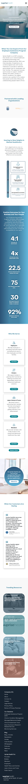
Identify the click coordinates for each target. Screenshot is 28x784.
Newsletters (7, 737)
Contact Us (7, 699)
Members (7, 761)
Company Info (8, 692)
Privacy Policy (8, 705)
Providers (7, 756)
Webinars (7, 748)
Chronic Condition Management (14, 718)
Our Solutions (8, 711)
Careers (6, 701)
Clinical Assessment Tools (12, 722)
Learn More (14, 361)
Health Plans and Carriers (12, 766)
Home (6, 694)
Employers (7, 763)
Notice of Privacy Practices (12, 708)
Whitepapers (8, 744)
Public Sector (8, 770)
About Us (14, 481)
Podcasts (7, 746)
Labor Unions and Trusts (11, 768)
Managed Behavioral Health (12, 720)
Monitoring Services (10, 729)
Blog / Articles (8, 734)
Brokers (6, 759)
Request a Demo (14, 26)
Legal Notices (8, 703)
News (6, 750)
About (6, 696)
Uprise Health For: (9, 754)
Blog (5, 732)
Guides (6, 739)
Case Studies (8, 741)
